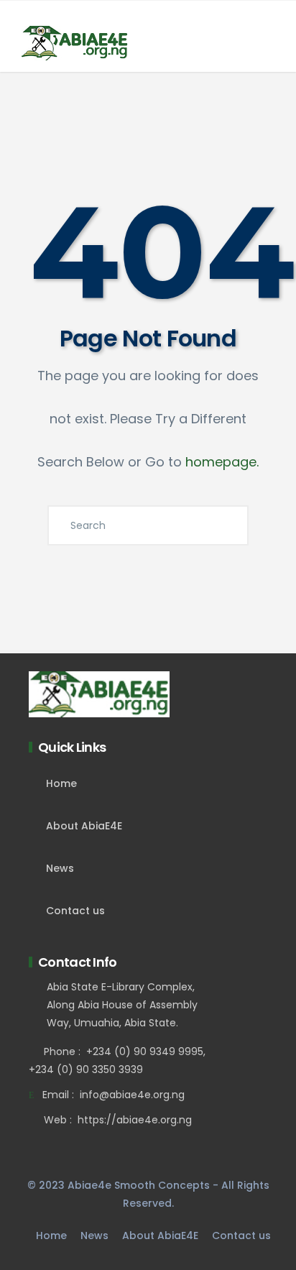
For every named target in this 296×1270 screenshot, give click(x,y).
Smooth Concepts (162, 1185)
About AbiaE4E (84, 826)
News (60, 868)
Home (61, 783)
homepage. (222, 462)
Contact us (75, 910)
